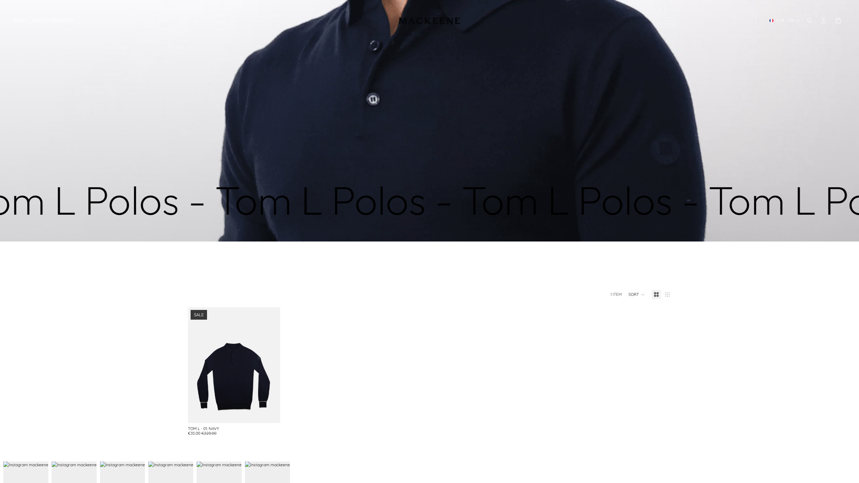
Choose (275, 412)
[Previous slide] (198, 365)
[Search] (809, 20)
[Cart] (838, 20)
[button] (636, 294)
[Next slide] (270, 365)
